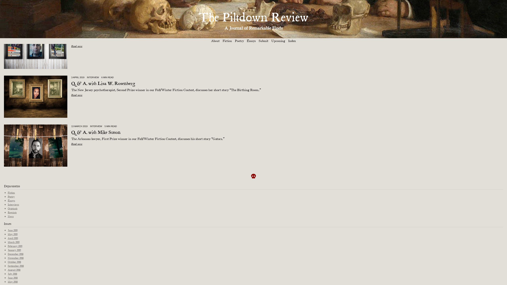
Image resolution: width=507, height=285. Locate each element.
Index (292, 41)
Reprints (12, 212)
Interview (93, 77)
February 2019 (15, 246)
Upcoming (278, 41)
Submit (263, 41)
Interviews (13, 204)
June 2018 (13, 277)
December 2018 (15, 254)
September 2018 (16, 265)
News (11, 216)
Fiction (227, 41)
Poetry (239, 41)
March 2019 (14, 242)
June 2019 (13, 230)
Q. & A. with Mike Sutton (96, 132)
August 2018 (14, 269)
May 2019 (13, 234)
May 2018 (13, 281)
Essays (251, 41)
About (215, 41)
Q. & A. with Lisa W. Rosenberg (103, 84)
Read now (76, 46)
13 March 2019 (79, 126)
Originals (12, 208)
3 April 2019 (77, 77)
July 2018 (12, 273)
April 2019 (13, 238)
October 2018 (14, 261)
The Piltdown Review (253, 18)
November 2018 (16, 257)
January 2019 (14, 250)
